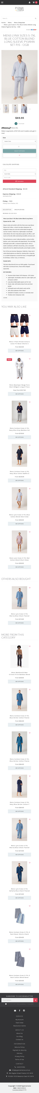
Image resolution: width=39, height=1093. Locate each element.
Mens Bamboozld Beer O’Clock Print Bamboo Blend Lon (19, 674)
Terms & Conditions (21, 1003)
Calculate (20, 181)
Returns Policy (19, 1047)
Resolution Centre (19, 1026)
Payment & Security (19, 1050)
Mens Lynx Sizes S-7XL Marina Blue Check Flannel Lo (19, 616)
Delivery (19, 1053)
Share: (28, 29)
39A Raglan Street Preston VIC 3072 (20, 1073)
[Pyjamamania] (19, 9)
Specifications (19, 209)
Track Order (19, 1023)
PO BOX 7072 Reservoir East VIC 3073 (21, 1076)
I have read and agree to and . (20, 1003)
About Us (19, 1033)
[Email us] (15, 1011)
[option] (19, 77)
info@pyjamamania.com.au (20, 1070)
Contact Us (19, 1039)
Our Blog (19, 1036)
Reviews (6, 213)
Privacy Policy (31, 1003)
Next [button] (30, 109)
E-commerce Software (18, 1090)
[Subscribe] (35, 1000)
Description (7, 209)
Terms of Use (19, 1059)
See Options (20, 350)
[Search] (35, 18)
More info (14, 128)
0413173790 (20, 1067)
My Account (19, 1019)
